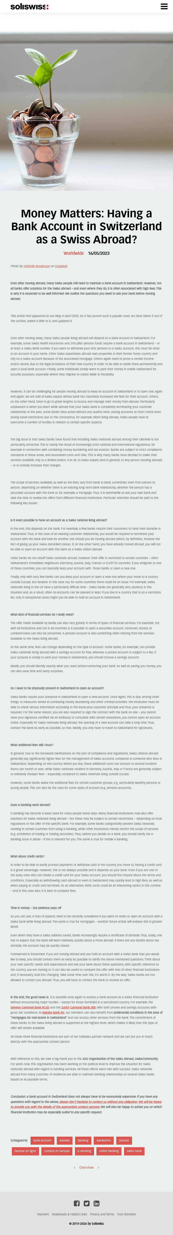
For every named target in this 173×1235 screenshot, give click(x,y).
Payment (43, 1214)
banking (83, 1140)
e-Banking (84, 1151)
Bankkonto (104, 1140)
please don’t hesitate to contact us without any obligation (98, 1102)
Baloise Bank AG (53, 1012)
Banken (65, 1140)
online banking (109, 1151)
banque (124, 1140)
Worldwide (74, 253)
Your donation (126, 1214)
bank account (42, 1140)
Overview (86, 1167)
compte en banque (57, 1151)
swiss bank (134, 1151)
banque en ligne (25, 1151)
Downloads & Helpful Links (69, 1214)
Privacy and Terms (102, 1214)
